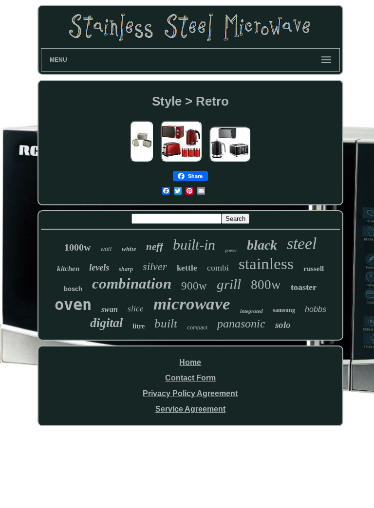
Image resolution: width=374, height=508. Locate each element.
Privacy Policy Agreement (190, 393)
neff (154, 247)
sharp (126, 269)
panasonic (241, 323)
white (129, 249)
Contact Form (190, 378)
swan (109, 309)
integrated (251, 311)
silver (155, 266)
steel (302, 244)
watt (106, 249)
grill (229, 284)
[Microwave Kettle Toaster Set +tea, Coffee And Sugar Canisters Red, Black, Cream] (181, 162)
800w (266, 284)
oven (73, 304)
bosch (73, 288)
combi (218, 267)
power (231, 250)
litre (138, 326)
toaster (304, 287)
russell (313, 268)
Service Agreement (190, 409)
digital (106, 323)
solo (283, 325)
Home (190, 362)
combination (131, 283)
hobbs (315, 309)
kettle (187, 267)
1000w (77, 247)
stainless (266, 263)
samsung (284, 310)
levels (99, 267)
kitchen (68, 268)
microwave (191, 303)
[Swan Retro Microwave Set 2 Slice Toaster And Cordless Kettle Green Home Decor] (141, 162)
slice (136, 308)
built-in (194, 244)
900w (194, 286)
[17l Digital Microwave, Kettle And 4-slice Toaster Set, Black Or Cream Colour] (229, 162)
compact (197, 327)
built (165, 323)
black (262, 245)
